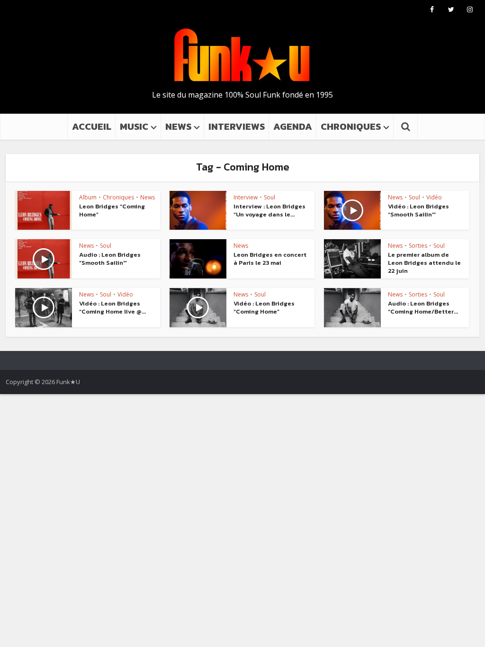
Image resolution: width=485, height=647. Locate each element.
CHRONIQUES (351, 126)
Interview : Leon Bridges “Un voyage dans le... (269, 210)
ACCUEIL (91, 126)
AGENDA (292, 126)
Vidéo (434, 197)
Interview (246, 197)
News (147, 197)
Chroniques (118, 197)
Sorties (418, 246)
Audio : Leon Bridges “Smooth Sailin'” (110, 258)
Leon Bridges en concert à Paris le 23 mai (270, 258)
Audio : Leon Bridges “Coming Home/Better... (423, 307)
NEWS (178, 126)
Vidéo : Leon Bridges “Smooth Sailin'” (418, 210)
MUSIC (134, 126)
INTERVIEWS (236, 126)
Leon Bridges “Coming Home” (112, 210)
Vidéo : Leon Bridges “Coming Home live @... (112, 307)
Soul (269, 197)
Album (88, 197)
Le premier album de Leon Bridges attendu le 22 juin (424, 262)
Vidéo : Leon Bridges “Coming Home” (264, 307)
